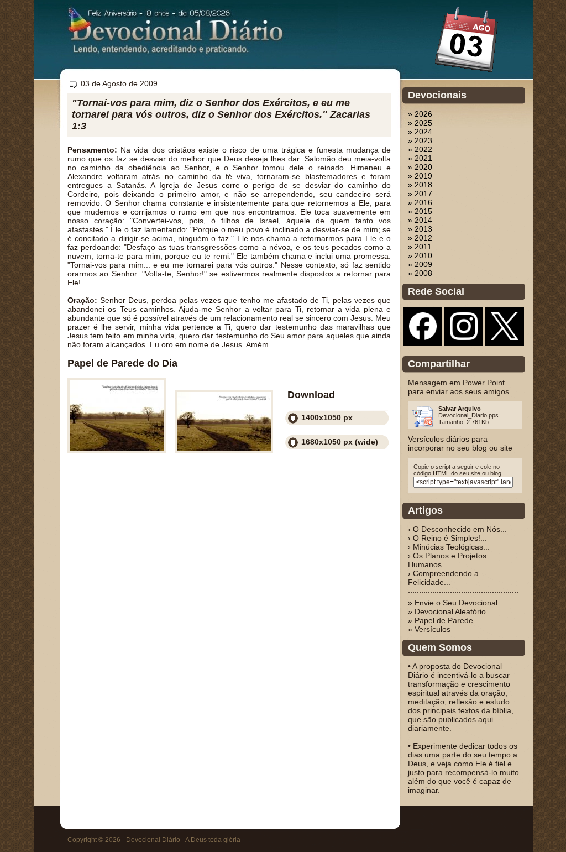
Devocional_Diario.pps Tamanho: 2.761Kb (468, 415)
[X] (504, 337)
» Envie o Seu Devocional (452, 602)
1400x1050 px (327, 417)
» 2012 (420, 237)
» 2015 (420, 211)
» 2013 (420, 228)
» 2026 (420, 113)
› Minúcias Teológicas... (449, 546)
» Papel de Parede (440, 620)
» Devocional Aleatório (447, 611)
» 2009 (420, 264)
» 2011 (420, 246)
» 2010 (420, 255)
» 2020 (420, 167)
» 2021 (420, 158)
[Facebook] (423, 337)
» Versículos (429, 629)
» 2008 (420, 273)
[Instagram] (464, 337)
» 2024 (420, 131)
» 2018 (420, 184)
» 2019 (420, 175)
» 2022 (420, 149)
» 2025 (420, 122)
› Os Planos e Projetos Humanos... (447, 560)
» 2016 (420, 202)
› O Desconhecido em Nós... (457, 529)
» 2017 (420, 193)
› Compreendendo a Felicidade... (443, 578)
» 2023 (420, 140)
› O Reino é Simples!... (447, 538)
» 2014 (420, 220)
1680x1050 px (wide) (339, 441)
